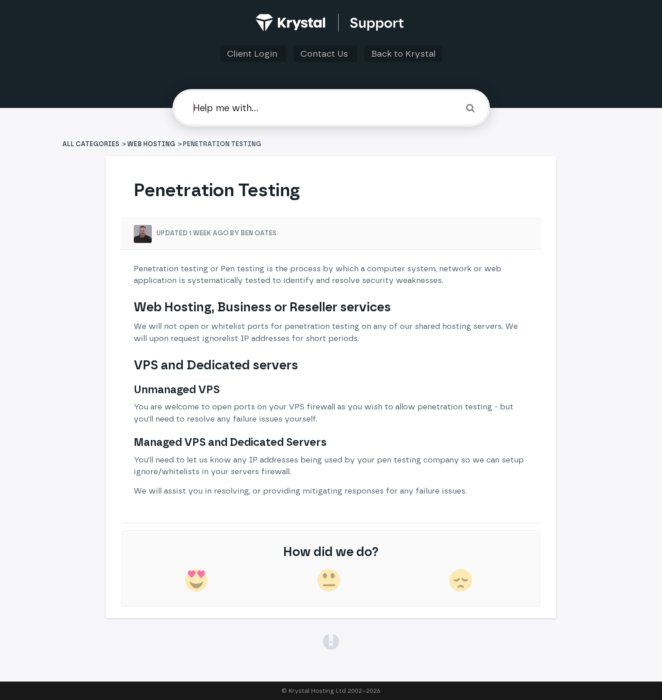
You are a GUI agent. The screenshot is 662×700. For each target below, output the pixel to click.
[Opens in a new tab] (331, 641)
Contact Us (325, 54)
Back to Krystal (403, 54)
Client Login (253, 54)
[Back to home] (331, 22)
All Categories (91, 144)
